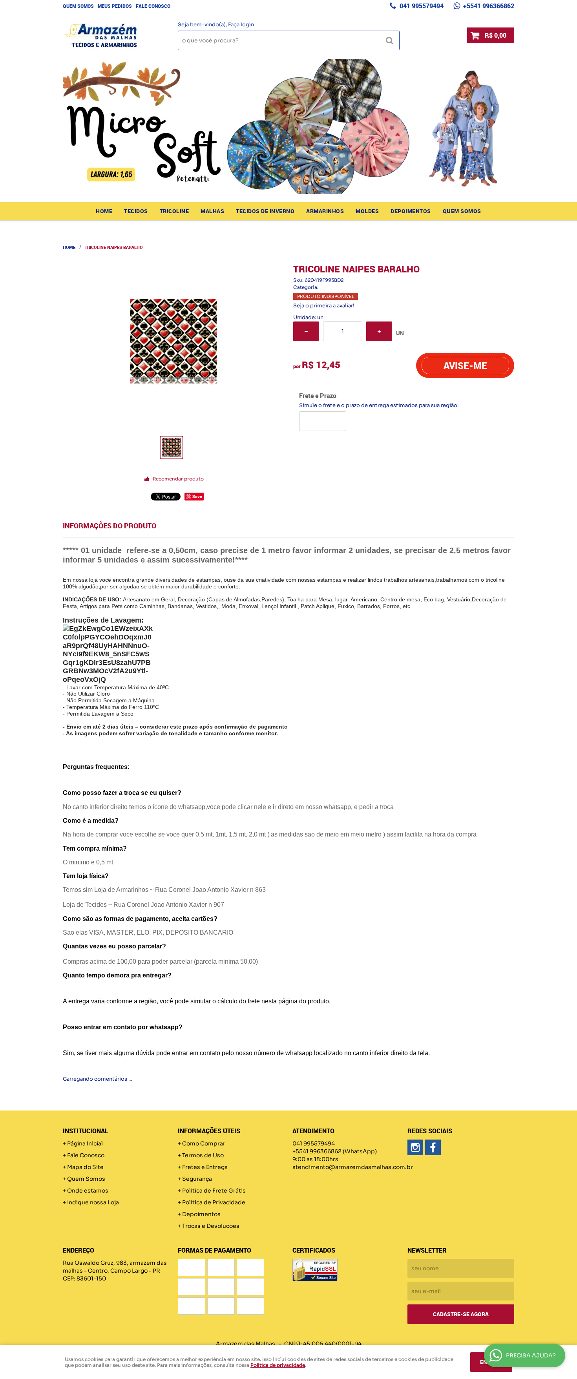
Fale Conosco (153, 6)
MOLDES (367, 211)
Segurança (197, 1178)
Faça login (241, 24)
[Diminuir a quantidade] (306, 331)
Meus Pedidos (115, 6)
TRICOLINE (174, 211)
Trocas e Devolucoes (210, 1225)
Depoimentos (411, 211)
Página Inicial (85, 1143)
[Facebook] (433, 1147)
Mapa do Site (85, 1167)
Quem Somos (78, 6)
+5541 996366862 (488, 6)
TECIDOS (136, 211)
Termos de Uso (203, 1155)
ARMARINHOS (325, 211)
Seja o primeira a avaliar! (323, 305)
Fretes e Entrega (205, 1167)
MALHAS (212, 211)
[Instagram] (415, 1147)
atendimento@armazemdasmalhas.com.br (352, 1167)
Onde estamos (87, 1190)
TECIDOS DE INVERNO (265, 211)
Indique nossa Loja (93, 1202)
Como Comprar (203, 1143)
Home (104, 211)
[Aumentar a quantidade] (379, 331)
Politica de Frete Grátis (214, 1190)
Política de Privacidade (213, 1202)
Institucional (85, 1131)
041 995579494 (421, 6)
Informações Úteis (209, 1131)
